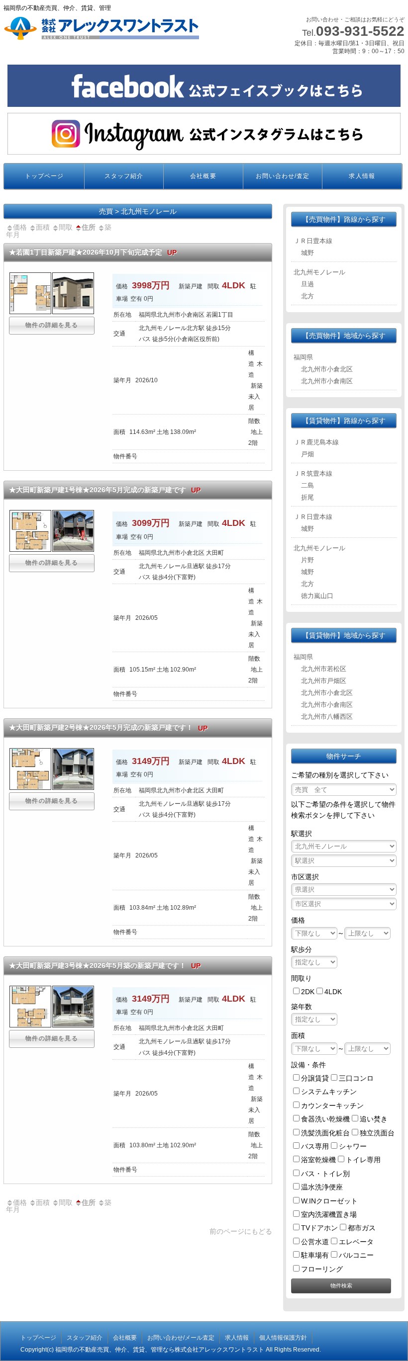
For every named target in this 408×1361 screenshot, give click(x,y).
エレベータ (356, 1242)
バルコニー (356, 1255)
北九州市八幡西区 (327, 716)
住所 (89, 227)
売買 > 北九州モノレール (138, 211)
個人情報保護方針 (283, 1337)
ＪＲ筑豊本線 (313, 473)
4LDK (333, 992)
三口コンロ (356, 1078)
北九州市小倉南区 (327, 381)
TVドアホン (319, 1228)
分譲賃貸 (315, 1078)
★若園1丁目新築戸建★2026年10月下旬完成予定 (93, 252)
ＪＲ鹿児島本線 (316, 442)
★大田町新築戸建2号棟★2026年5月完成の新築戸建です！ (108, 727)
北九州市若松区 (323, 669)
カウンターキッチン (332, 1105)
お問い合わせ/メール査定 (180, 1337)
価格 (20, 227)
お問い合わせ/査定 (283, 175)
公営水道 (315, 1242)
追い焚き (374, 1119)
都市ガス (362, 1228)
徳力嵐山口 (317, 595)
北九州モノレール (319, 272)
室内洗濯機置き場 (329, 1214)
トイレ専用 (363, 1160)
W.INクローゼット (329, 1201)
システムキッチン (329, 1092)
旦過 (307, 284)
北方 (307, 296)
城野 (307, 252)
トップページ (44, 175)
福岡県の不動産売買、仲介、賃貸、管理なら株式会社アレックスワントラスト (159, 1349)
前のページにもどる (240, 1231)
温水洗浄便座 (322, 1187)
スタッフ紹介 (123, 175)
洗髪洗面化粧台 (325, 1133)
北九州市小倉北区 (327, 369)
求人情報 (362, 175)
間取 (66, 227)
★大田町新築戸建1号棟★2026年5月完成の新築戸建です (105, 490)
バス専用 (315, 1146)
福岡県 (303, 357)
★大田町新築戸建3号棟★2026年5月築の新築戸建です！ (105, 965)
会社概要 (203, 175)
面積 (43, 227)
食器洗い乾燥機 (325, 1119)
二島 (307, 485)
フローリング (322, 1269)
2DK (307, 992)
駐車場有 (315, 1255)
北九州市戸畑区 (323, 680)
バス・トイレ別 (325, 1174)
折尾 (307, 497)
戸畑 (307, 454)
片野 (307, 560)
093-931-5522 (360, 31)
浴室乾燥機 (318, 1160)
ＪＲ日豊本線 (313, 241)
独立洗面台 (377, 1133)
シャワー (353, 1146)
